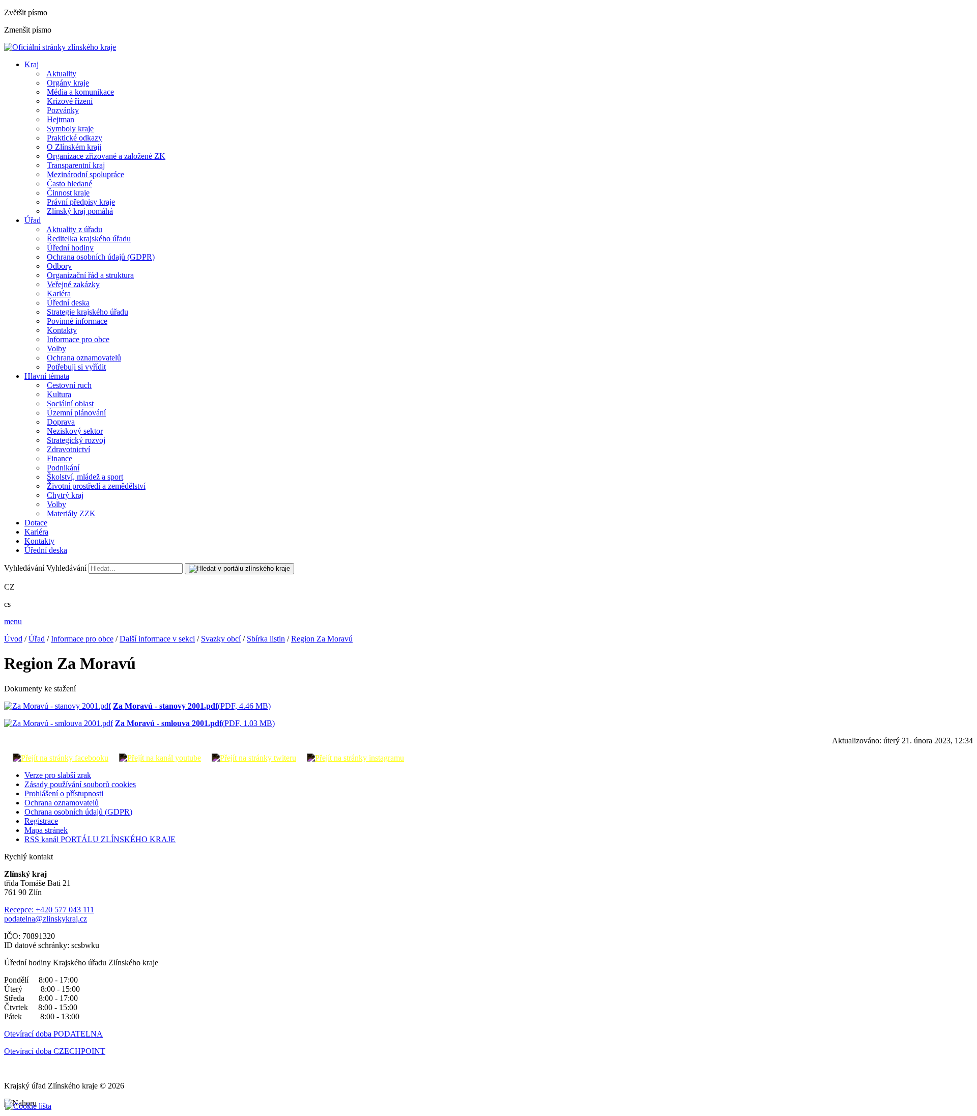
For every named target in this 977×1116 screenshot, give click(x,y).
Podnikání (63, 467)
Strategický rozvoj (76, 440)
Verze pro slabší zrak (57, 775)
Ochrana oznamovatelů (84, 357)
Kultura (59, 394)
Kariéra (59, 293)
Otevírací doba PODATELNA (53, 1033)
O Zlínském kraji (74, 147)
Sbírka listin (266, 638)
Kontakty (62, 330)
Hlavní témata (46, 376)
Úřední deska (68, 302)
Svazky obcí (221, 638)
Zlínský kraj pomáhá (80, 211)
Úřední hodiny (70, 247)
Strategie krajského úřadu (87, 312)
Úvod (13, 638)
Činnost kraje (68, 192)
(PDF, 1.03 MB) (195, 723)
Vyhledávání (24, 568)
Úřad (32, 220)
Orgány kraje (68, 82)
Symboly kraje (70, 128)
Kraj (31, 64)
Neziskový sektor (75, 431)
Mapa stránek (46, 830)
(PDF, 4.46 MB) (192, 706)
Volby (56, 348)
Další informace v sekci (157, 638)
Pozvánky (63, 110)
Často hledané (69, 183)
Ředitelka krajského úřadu (89, 238)
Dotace (35, 522)
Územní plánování (76, 412)
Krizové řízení (70, 101)
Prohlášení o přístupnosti (63, 793)
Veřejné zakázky (73, 284)
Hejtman (60, 119)
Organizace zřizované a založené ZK (106, 156)
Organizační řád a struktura (90, 275)
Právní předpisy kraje (81, 202)
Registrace (41, 821)
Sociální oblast (70, 403)
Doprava (61, 421)
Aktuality (61, 73)
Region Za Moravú (322, 638)
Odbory (59, 266)
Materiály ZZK (71, 513)
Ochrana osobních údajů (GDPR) (101, 257)
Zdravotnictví (68, 449)
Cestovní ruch (69, 385)
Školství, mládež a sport (85, 476)
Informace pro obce (78, 339)
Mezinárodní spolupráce (85, 174)
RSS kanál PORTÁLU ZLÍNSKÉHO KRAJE (100, 839)
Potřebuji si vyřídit (76, 366)
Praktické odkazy (74, 137)
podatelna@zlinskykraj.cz (45, 918)
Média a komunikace (80, 92)
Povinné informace (77, 321)
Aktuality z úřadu (74, 229)
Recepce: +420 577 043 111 (49, 909)
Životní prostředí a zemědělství (96, 486)
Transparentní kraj (76, 165)
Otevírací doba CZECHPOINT (54, 1051)
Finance (59, 458)
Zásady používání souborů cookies (80, 784)
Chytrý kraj (65, 495)
